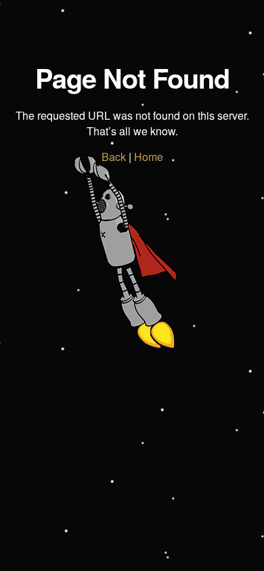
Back (114, 156)
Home (148, 156)
